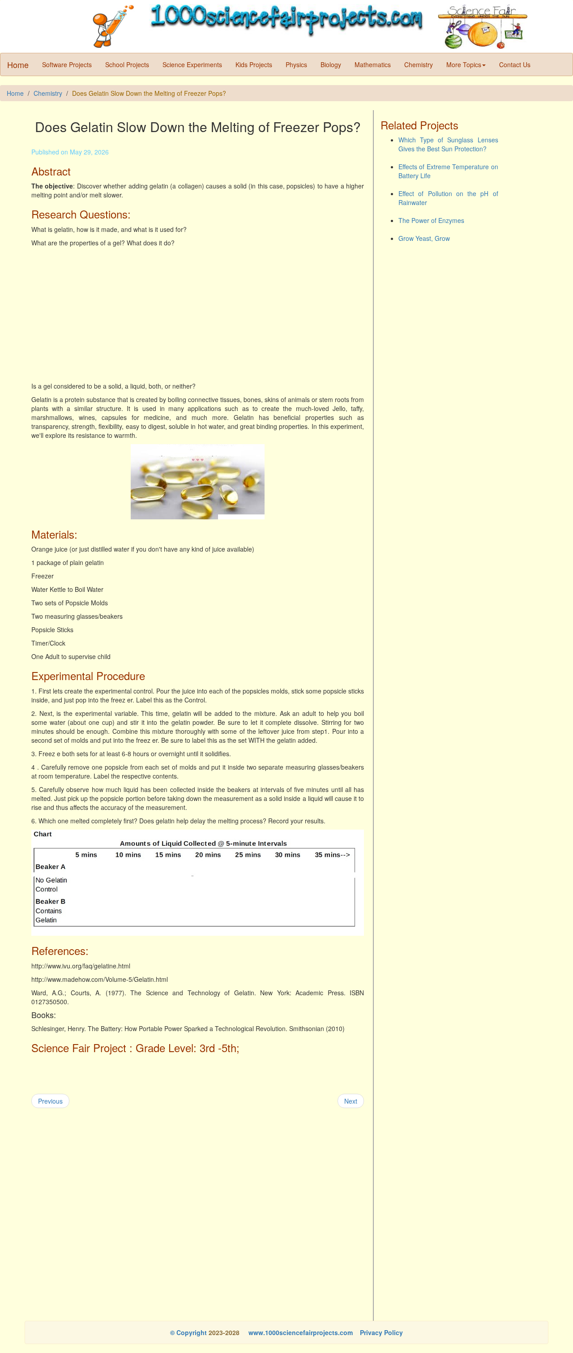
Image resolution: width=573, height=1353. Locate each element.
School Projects (127, 64)
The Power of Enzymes (431, 220)
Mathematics (373, 64)
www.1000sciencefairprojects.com (300, 1332)
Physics (296, 64)
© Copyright (188, 1332)
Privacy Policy (381, 1332)
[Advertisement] (197, 314)
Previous (50, 1100)
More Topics (463, 64)
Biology (331, 64)
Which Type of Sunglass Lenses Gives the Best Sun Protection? (448, 144)
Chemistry (418, 64)
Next (350, 1100)
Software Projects (67, 64)
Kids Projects (253, 64)
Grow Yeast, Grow (424, 238)
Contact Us (514, 64)
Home (18, 64)
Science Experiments (192, 64)
